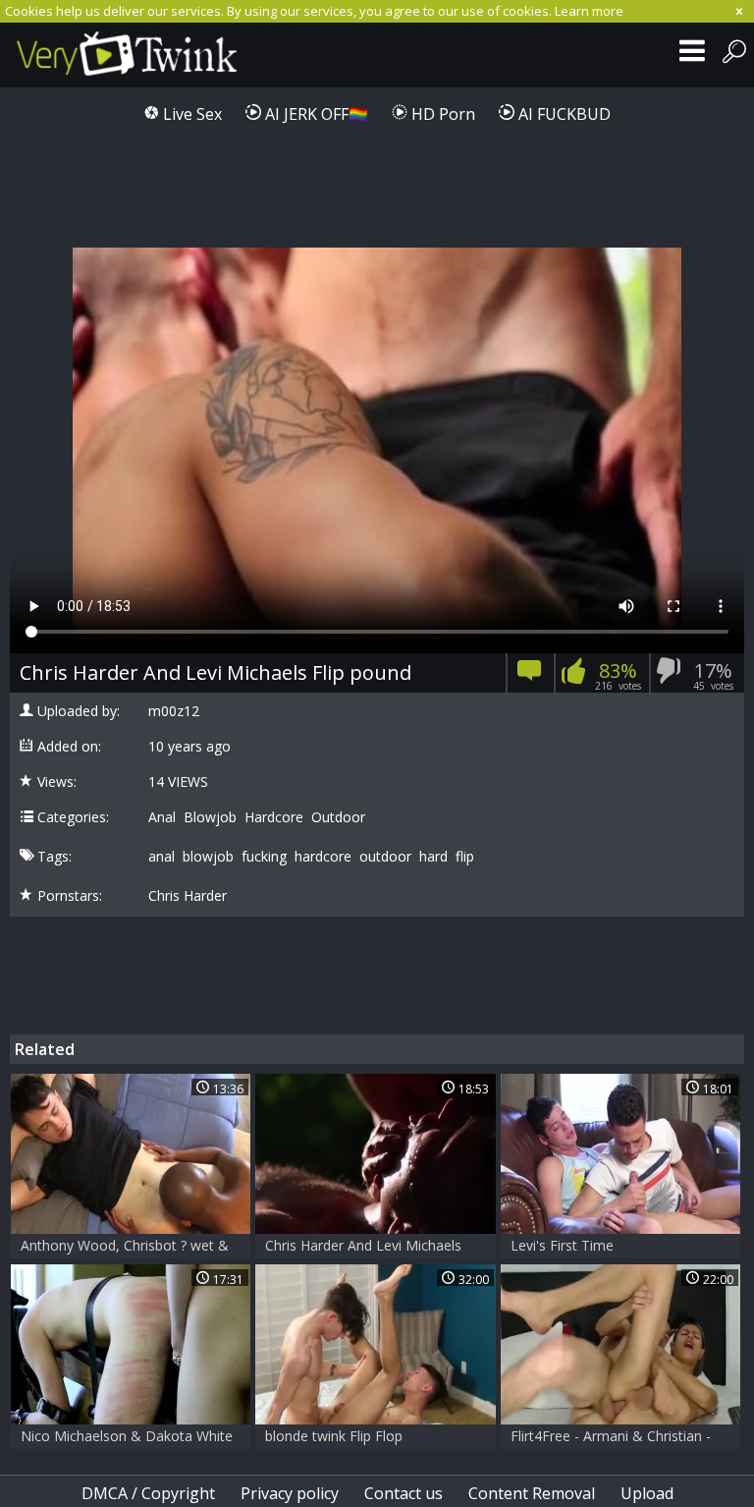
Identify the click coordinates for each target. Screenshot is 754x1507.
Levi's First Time (562, 1245)
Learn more (589, 11)
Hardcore (273, 817)
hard (433, 857)
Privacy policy (290, 1493)
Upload (646, 1493)
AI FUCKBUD (562, 114)
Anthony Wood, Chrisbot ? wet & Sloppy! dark (125, 1247)
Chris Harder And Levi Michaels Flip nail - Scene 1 (363, 1247)
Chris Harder (187, 896)
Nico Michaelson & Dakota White (127, 1435)
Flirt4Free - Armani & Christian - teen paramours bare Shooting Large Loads (611, 1437)
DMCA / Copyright (148, 1493)
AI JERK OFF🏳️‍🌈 (314, 114)
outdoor (385, 857)
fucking (264, 857)
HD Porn (441, 114)
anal (161, 857)
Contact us (403, 1493)
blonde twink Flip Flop (334, 1435)
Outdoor (338, 817)
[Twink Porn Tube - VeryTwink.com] (130, 55)
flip (465, 857)
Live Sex (190, 114)
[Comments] (530, 676)
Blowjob (210, 817)
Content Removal (531, 1493)
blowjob (208, 857)
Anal (162, 817)
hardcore (323, 857)
